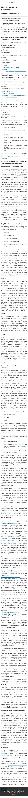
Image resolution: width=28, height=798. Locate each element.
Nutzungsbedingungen (9, 791)
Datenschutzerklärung (19, 791)
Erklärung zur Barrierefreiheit (14, 792)
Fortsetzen (14, 794)
